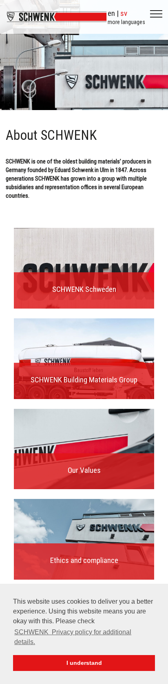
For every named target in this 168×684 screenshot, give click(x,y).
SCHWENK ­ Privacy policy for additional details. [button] (72, 637)
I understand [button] (84, 663)
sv (123, 13)
